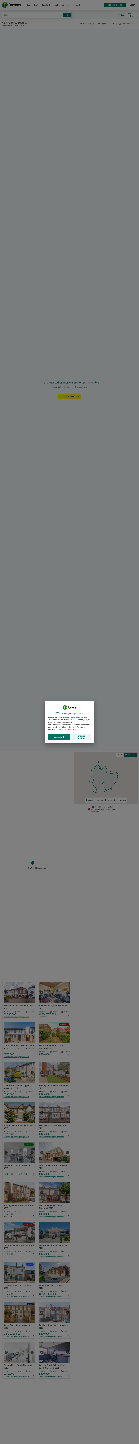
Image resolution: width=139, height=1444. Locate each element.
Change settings (81, 737)
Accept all (59, 737)
